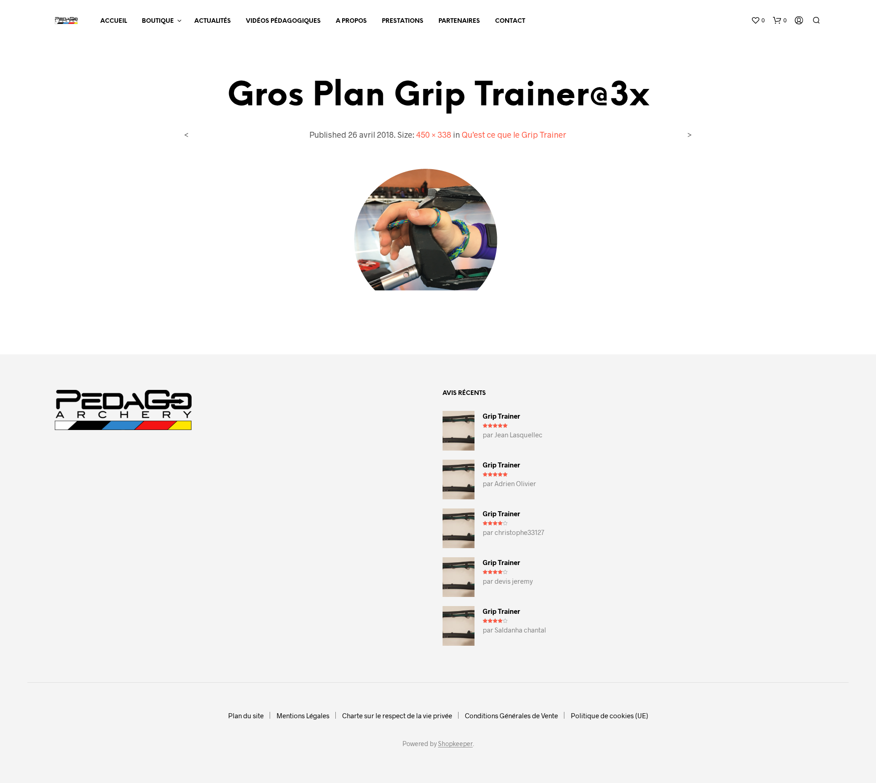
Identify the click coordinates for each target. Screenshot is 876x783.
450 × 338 (433, 135)
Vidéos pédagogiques (283, 21)
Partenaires (459, 21)
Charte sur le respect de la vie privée (397, 715)
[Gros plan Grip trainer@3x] (438, 239)
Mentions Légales (302, 715)
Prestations (402, 21)
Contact (510, 21)
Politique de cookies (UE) (609, 715)
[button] (758, 20)
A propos (351, 21)
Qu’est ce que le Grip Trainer (514, 135)
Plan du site (246, 715)
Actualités (212, 21)
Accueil (113, 21)
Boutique (158, 21)
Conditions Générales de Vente (511, 715)
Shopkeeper (455, 743)
